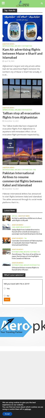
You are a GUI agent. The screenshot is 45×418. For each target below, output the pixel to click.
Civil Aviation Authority (21, 227)
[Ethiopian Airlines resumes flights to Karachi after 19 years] (6, 264)
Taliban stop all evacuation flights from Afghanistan (21, 115)
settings (27, 409)
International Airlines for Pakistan (17, 46)
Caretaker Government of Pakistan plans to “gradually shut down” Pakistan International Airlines (27, 243)
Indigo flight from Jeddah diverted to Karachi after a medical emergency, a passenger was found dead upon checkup (27, 232)
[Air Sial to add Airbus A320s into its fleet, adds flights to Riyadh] (6, 218)
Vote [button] (7, 299)
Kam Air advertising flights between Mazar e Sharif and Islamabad (22, 53)
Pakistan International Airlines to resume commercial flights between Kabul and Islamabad (22, 179)
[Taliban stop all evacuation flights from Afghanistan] (22, 91)
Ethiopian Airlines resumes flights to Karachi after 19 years (25, 269)
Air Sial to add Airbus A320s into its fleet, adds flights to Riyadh (27, 219)
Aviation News (8, 44)
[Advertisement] (22, 376)
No (8, 296)
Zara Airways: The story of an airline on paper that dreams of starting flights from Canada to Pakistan (26, 256)
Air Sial (14, 216)
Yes (8, 288)
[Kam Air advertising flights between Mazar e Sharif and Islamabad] (22, 28)
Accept (7, 414)
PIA (34, 170)
